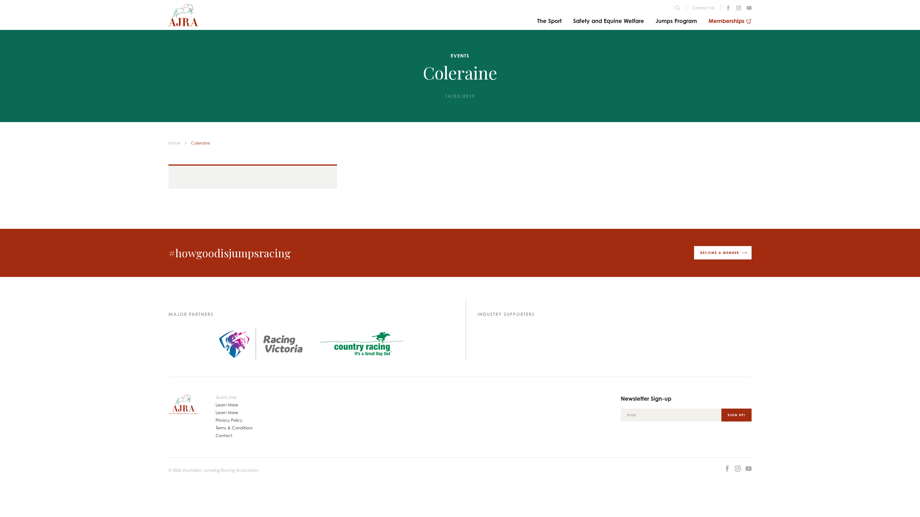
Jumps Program (676, 20)
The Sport (549, 20)
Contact (224, 435)
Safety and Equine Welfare (608, 20)
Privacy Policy (229, 420)
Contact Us (703, 7)
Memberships (726, 20)
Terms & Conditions (234, 427)
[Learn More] (749, 7)
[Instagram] (738, 7)
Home (174, 143)
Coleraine (200, 143)
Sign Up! (736, 415)
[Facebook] (728, 7)
